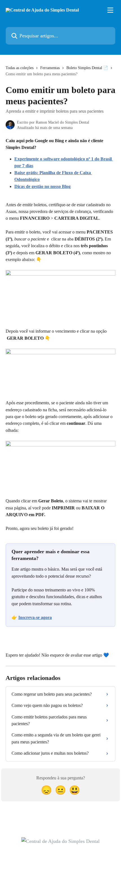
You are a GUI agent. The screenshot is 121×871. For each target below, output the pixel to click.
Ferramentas (50, 68)
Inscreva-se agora (35, 617)
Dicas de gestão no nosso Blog (42, 186)
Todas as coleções (19, 68)
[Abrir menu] (110, 10)
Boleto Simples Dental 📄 (87, 68)
